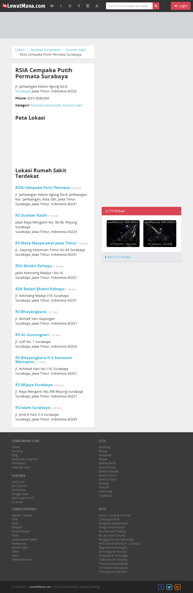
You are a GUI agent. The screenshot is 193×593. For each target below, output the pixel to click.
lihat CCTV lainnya (118, 257)
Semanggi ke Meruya (113, 552)
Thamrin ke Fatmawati (113, 564)
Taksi (15, 556)
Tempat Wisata (22, 560)
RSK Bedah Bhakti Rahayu (40, 288)
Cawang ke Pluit (109, 519)
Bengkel (17, 527)
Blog (15, 455)
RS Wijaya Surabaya (33, 384)
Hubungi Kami (21, 467)
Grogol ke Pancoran (112, 527)
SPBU (15, 552)
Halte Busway (21, 531)
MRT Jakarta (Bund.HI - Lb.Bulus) (120, 544)
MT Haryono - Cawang (160, 244)
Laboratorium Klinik (24, 540)
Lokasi (20, 49)
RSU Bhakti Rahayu (33, 265)
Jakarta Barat (107, 463)
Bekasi (103, 451)
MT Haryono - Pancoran (123, 244)
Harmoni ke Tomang (112, 531)
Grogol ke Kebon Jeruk (113, 523)
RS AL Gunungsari (32, 334)
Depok (103, 459)
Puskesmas (19, 544)
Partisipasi (18, 463)
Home (16, 447)
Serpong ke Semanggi (113, 556)
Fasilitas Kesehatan (45, 49)
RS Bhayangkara (30, 311)
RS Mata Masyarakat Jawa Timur (46, 243)
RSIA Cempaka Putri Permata (42, 187)
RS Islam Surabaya (32, 407)
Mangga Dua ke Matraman (116, 540)
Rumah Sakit (76, 49)
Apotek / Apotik (22, 515)
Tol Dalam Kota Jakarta (114, 568)
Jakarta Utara (107, 479)
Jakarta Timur (108, 475)
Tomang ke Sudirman (113, 572)
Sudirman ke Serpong (113, 560)
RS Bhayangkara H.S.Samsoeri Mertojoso (43, 360)
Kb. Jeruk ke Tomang (112, 536)
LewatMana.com (40, 587)
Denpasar (105, 455)
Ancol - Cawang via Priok (115, 515)
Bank (15, 523)
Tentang (17, 451)
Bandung (105, 447)
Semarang (106, 491)
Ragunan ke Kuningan (113, 548)
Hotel (15, 536)
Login (183, 6)
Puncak (103, 487)
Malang (104, 483)
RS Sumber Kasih (31, 215)
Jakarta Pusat (107, 467)
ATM (15, 519)
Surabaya (22, 91)
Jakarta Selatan (109, 471)
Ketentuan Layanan (24, 459)
